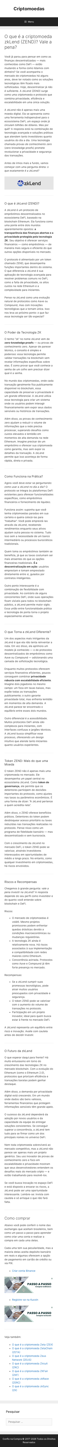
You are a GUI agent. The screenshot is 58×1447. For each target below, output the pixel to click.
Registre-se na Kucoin (25, 1299)
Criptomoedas (29, 8)
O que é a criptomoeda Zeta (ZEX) (32, 1344)
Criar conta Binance (23, 1270)
